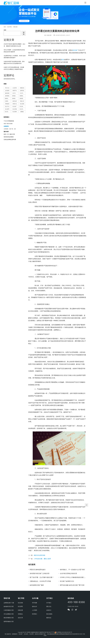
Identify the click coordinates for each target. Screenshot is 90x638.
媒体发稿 (7, 93)
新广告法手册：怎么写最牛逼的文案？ (42, 577)
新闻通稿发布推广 (23, 98)
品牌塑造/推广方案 (9, 602)
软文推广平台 (23, 106)
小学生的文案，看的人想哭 (42, 559)
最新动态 (48, 617)
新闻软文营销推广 (15, 98)
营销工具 (22, 101)
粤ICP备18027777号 (49, 632)
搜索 (5, 30)
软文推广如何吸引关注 (67, 581)
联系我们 (34, 614)
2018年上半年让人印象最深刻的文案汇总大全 (73, 577)
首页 (5, 26)
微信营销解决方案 (9, 617)
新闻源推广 (14, 95)
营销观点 (20, 614)
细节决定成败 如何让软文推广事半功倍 (72, 585)
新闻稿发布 (22, 95)
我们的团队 (49, 614)
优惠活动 (22, 88)
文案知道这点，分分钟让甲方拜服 (40, 581)
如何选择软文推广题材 (37, 585)
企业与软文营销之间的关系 (68, 573)
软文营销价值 (23, 109)
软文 (62, 59)
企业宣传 (15, 88)
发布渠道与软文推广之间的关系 (39, 573)
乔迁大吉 (7, 88)
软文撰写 (7, 109)
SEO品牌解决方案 (9, 614)
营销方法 (15, 103)
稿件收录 (15, 101)
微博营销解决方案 (9, 621)
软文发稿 (22, 103)
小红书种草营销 (23, 93)
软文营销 (15, 109)
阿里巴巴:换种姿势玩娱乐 (38, 569)
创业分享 (20, 617)
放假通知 (7, 95)
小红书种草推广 (15, 93)
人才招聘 (34, 610)
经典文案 (48, 35)
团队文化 (48, 606)
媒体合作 (34, 606)
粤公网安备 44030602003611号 (64, 632)
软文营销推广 (8, 111)
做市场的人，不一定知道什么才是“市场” (72, 569)
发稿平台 (15, 90)
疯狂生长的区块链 (39, 555)
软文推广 (75, 50)
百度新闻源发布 (8, 101)
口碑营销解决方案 (9, 610)
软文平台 (7, 106)
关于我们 (48, 602)
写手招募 (34, 602)
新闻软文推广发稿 (8, 98)
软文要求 (15, 111)
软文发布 (26, 634)
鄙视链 (22, 111)
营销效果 (7, 103)
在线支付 (48, 610)
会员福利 (7, 90)
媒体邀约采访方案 (9, 606)
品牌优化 (22, 90)
